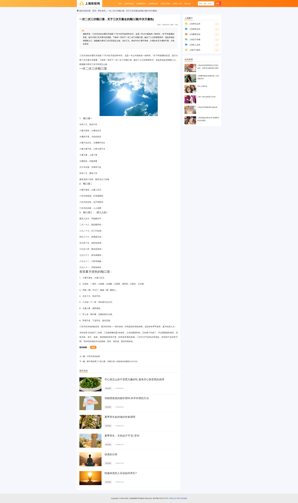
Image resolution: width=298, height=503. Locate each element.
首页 (94, 10)
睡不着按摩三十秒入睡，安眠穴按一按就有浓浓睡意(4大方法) (112, 361)
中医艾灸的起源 (93, 356)
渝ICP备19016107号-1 (161, 498)
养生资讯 (101, 10)
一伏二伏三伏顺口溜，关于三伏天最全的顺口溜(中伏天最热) (132, 10)
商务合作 (173, 498)
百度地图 (183, 498)
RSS (178, 498)
